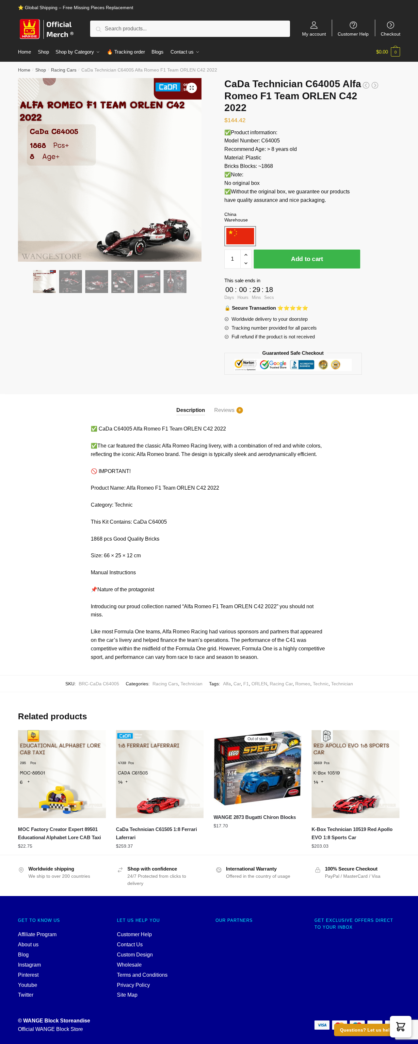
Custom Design (135, 954)
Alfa (227, 683)
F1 (246, 683)
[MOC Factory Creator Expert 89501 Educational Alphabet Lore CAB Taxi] (62, 774)
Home (24, 70)
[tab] (190, 404)
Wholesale (129, 965)
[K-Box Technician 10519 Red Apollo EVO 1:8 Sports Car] (356, 774)
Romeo (302, 683)
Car (237, 683)
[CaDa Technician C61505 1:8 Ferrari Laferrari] (160, 774)
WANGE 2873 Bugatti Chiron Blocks (255, 817)
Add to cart (307, 258)
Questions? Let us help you (371, 1030)
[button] (400, 1026)
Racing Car (281, 683)
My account (314, 33)
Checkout (390, 33)
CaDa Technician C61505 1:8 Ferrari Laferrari (156, 833)
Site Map (127, 995)
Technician (191, 683)
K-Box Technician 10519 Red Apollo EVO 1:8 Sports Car (352, 833)
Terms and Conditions (142, 975)
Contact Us (130, 944)
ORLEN (259, 683)
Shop (40, 70)
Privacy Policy (133, 985)
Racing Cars (63, 70)
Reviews (224, 410)
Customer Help (353, 33)
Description (190, 410)
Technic (321, 683)
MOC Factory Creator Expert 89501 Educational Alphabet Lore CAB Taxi (59, 833)
